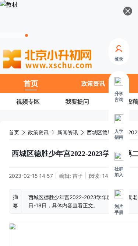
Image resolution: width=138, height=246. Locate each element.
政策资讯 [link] (38, 132)
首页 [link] (14, 132)
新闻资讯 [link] (67, 132)
